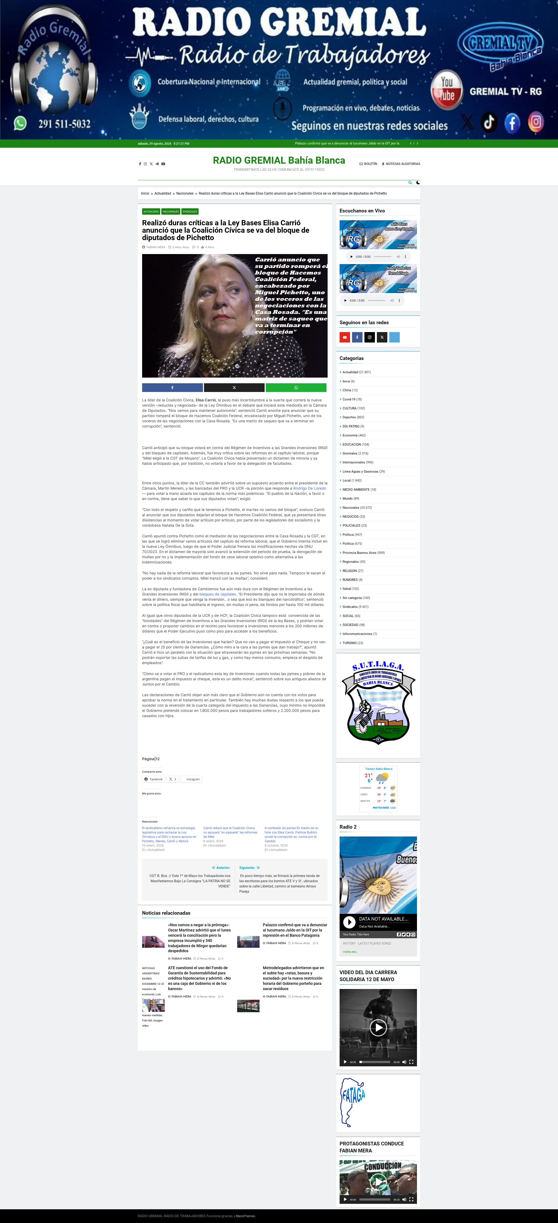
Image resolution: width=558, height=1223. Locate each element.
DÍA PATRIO (351, 426)
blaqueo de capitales (217, 594)
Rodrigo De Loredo (309, 488)
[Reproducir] (345, 1062)
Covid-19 (349, 399)
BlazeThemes (245, 1216)
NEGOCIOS (351, 517)
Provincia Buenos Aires (359, 553)
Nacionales (171, 211)
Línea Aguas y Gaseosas (360, 471)
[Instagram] (369, 337)
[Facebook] (357, 337)
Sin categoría (352, 598)
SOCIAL (348, 616)
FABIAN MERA (156, 247)
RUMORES (350, 580)
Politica (348, 535)
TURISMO (350, 643)
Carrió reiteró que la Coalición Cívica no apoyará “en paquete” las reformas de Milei (230, 832)
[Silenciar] (404, 1062)
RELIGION (350, 571)
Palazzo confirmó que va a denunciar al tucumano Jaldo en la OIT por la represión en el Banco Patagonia (295, 930)
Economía (350, 435)
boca (346, 381)
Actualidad (151, 211)
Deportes (349, 417)
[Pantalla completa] (411, 1062)
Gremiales (350, 453)
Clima (347, 390)
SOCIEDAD (350, 625)
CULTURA (350, 408)
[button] (378, 1027)
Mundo (348, 498)
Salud (347, 589)
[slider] (374, 1062)
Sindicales (190, 211)
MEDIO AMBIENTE (356, 490)
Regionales (351, 562)
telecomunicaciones (357, 634)
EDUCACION (352, 444)
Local (347, 480)
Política (348, 544)
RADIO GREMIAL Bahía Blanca (279, 160)
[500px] (394, 337)
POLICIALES (351, 526)
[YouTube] (345, 337)
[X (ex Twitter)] (382, 337)
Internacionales (354, 462)
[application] (378, 1027)
